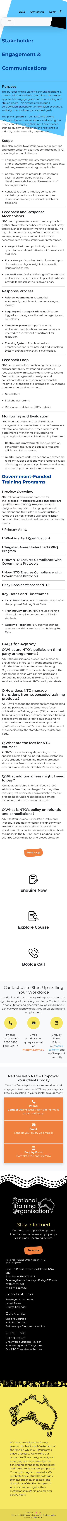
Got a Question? (16, 1338)
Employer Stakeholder (20, 1299)
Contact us (37, 11)
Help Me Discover (16, 1322)
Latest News (13, 1303)
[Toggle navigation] (9, 22)
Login (52, 11)
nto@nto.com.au (33, 1049)
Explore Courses (16, 1318)
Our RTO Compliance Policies (24, 1349)
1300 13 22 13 (27, 1276)
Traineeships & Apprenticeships (25, 1326)
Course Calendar (16, 1307)
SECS (22, 11)
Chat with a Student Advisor (23, 1341)
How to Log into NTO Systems (24, 1345)
